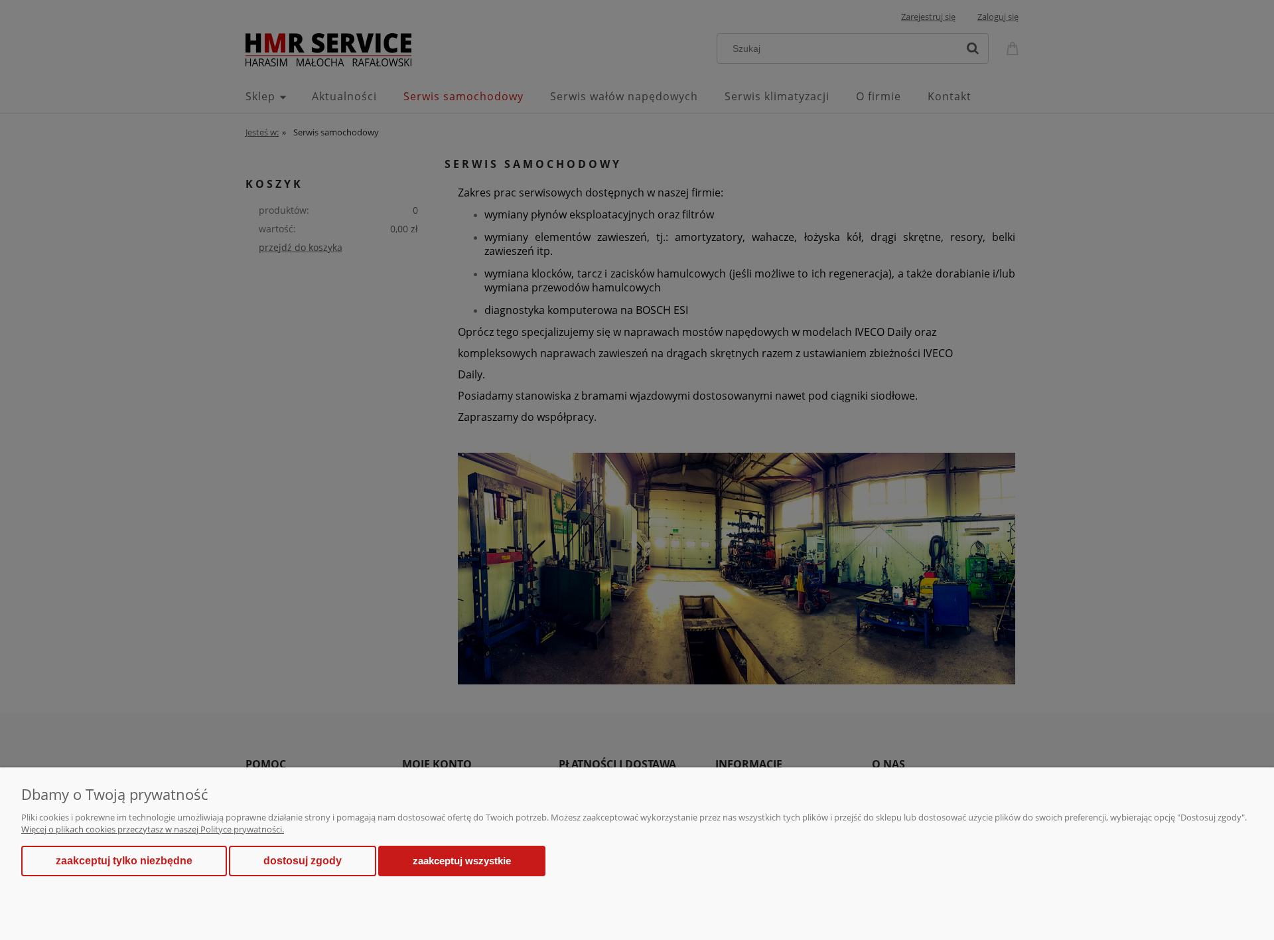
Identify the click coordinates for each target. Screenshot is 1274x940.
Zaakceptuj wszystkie (462, 860)
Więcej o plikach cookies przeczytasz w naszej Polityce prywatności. (152, 829)
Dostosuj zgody (302, 860)
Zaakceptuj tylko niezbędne (124, 860)
